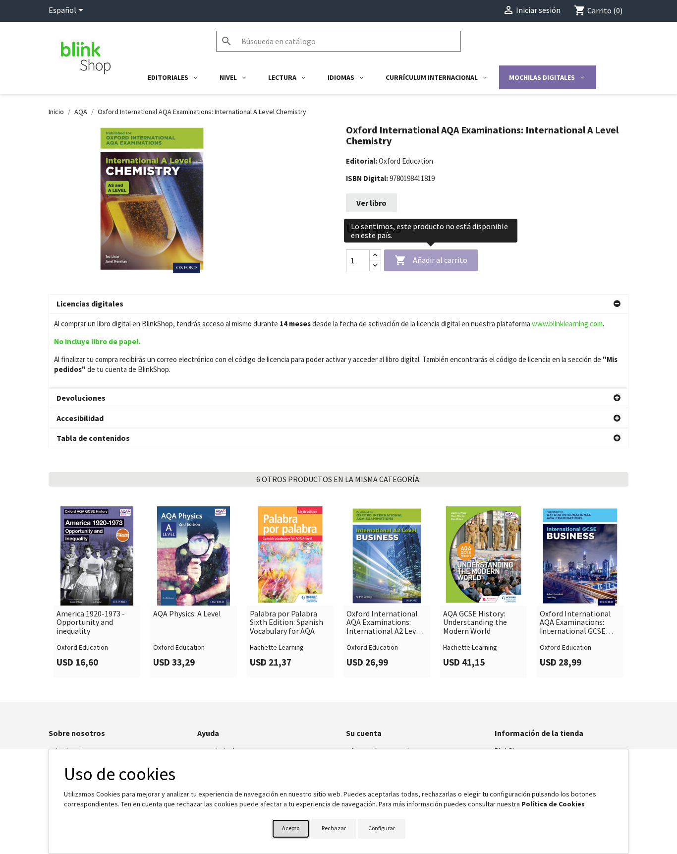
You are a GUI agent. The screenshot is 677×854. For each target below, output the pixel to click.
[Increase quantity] (375, 255)
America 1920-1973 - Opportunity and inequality (90, 623)
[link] (97, 591)
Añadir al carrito (431, 260)
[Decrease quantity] (375, 265)
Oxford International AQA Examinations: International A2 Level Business (384, 623)
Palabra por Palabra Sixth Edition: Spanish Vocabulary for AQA (286, 623)
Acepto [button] (290, 828)
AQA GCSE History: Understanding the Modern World (475, 623)
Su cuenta (364, 733)
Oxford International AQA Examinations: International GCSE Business (575, 623)
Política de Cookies (553, 803)
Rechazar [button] (334, 828)
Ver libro (371, 203)
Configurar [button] (381, 828)
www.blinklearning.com (567, 323)
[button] (338, 304)
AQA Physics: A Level (187, 614)
